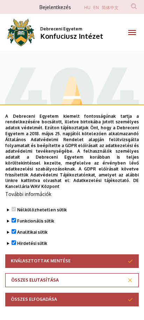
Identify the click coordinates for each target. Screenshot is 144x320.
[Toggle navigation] (132, 32)
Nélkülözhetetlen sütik (42, 209)
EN (96, 7)
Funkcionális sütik (35, 221)
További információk (28, 194)
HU (87, 7)
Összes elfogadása (34, 299)
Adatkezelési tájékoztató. (101, 180)
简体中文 (110, 7)
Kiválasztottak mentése (41, 260)
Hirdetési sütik (32, 243)
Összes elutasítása (35, 280)
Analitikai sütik (32, 232)
